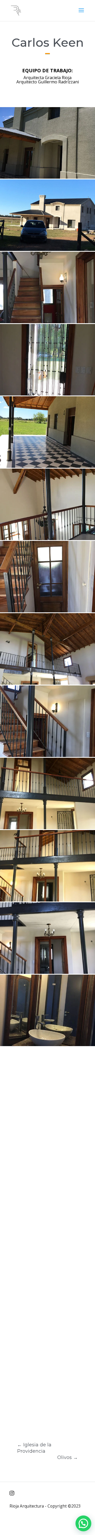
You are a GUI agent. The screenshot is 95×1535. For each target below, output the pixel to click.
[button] (83, 1523)
